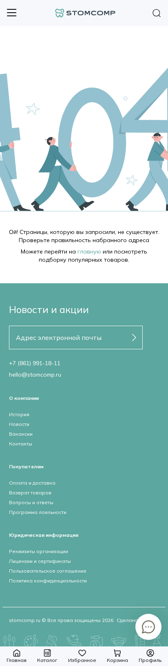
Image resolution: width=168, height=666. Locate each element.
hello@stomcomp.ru (35, 374)
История (19, 414)
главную (89, 251)
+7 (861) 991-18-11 (34, 363)
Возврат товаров (30, 493)
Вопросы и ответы (31, 502)
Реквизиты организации (38, 551)
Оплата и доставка (32, 483)
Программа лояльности (37, 512)
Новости (19, 424)
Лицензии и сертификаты (40, 561)
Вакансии (21, 434)
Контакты (20, 444)
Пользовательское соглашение (47, 571)
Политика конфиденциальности (48, 581)
